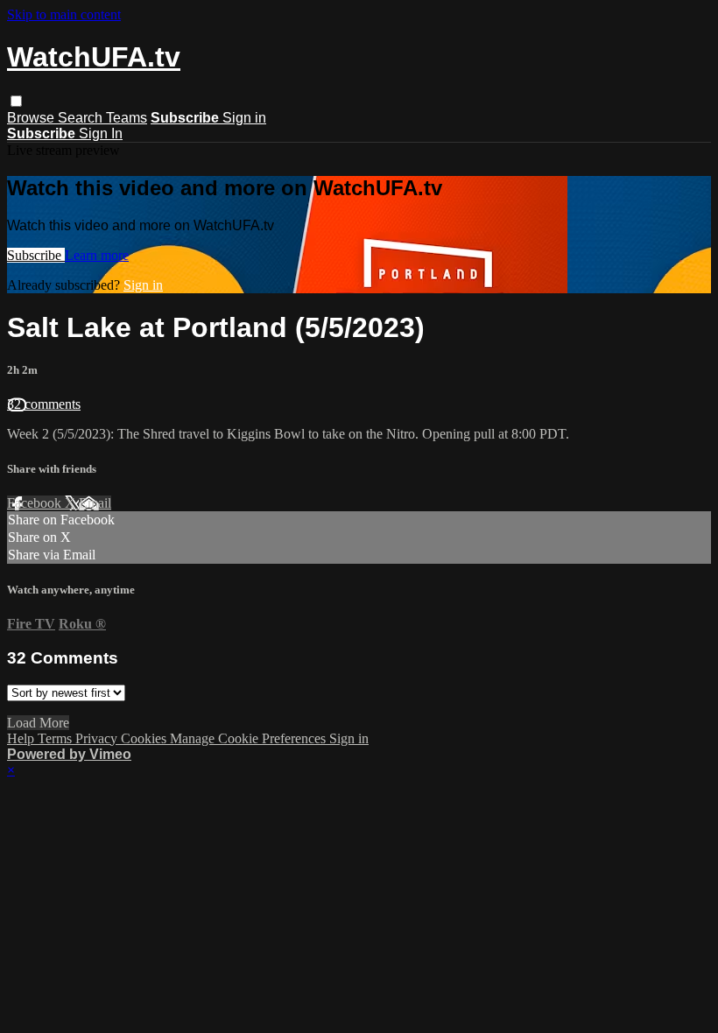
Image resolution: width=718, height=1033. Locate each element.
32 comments (44, 404)
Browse (32, 117)
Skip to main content (64, 14)
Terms (56, 738)
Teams (126, 117)
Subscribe (36, 255)
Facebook (36, 502)
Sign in (244, 117)
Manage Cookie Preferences (249, 738)
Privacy (98, 738)
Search (82, 117)
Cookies (145, 738)
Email (95, 502)
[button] (16, 101)
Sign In (101, 133)
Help (22, 738)
